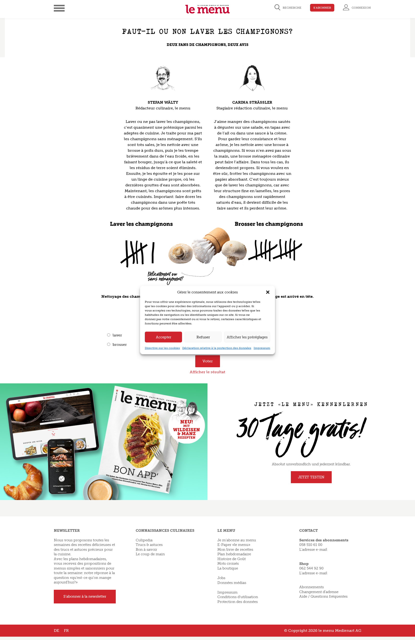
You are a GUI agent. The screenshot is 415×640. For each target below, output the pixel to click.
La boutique (227, 568)
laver (117, 335)
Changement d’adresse (318, 592)
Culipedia (144, 540)
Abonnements (311, 587)
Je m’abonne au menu (236, 540)
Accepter (163, 337)
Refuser (203, 337)
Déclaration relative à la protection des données (216, 348)
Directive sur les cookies (162, 348)
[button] (267, 292)
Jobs (221, 578)
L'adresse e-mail (313, 549)
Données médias (231, 583)
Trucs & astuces (149, 545)
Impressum (262, 348)
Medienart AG (348, 630)
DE (56, 630)
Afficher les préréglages (247, 337)
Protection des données (237, 602)
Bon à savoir (146, 549)
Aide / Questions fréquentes (323, 596)
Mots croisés (228, 563)
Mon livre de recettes (235, 549)
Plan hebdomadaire (234, 554)
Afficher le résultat (207, 372)
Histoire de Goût (231, 559)
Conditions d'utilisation (237, 597)
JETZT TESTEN (311, 477)
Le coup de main (150, 554)
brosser (120, 344)
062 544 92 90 (311, 568)
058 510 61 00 (310, 545)
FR (66, 630)
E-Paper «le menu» (233, 545)
